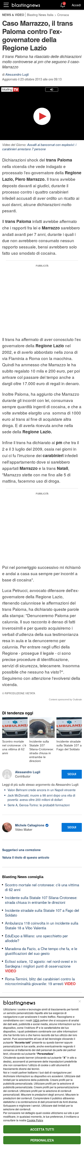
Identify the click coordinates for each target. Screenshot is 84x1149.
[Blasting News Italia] (26, 5)
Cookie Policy (35, 1120)
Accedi (76, 5)
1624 (36, 1020)
